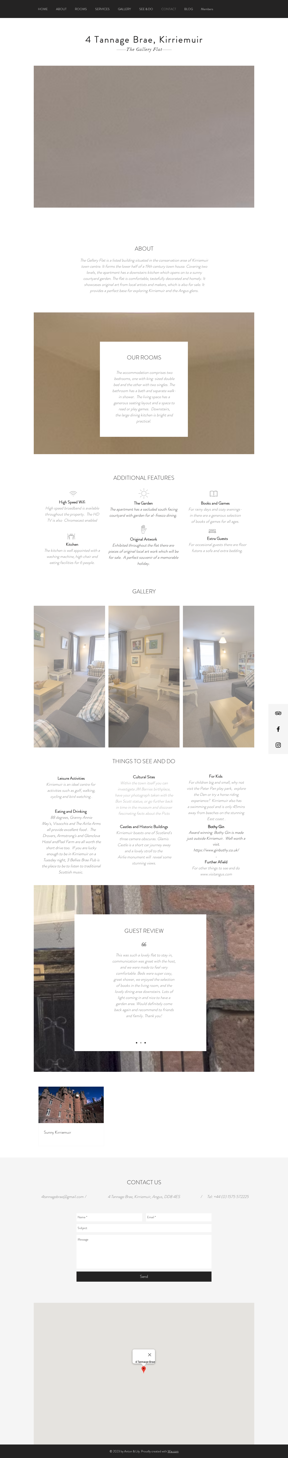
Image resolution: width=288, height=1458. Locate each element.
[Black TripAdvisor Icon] (278, 713)
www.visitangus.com (216, 874)
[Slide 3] (145, 1042)
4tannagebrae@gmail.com (62, 1197)
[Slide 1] (136, 1042)
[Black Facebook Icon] (278, 729)
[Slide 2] (141, 1042)
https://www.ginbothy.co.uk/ (216, 850)
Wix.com (173, 1451)
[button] (69, 676)
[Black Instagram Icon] (278, 745)
